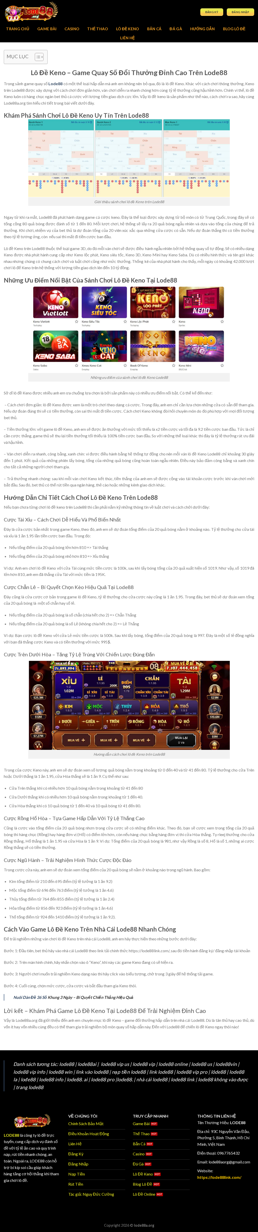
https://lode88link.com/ (219, 1177)
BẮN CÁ (154, 28)
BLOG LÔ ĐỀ (234, 28)
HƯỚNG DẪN (202, 28)
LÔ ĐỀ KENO (127, 28)
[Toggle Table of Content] (36, 57)
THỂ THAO (97, 28)
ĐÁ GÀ (176, 28)
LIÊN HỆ (127, 38)
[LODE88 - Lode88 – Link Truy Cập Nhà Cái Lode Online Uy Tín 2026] (40, 12)
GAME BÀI (46, 28)
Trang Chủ (17, 28)
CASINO (71, 28)
